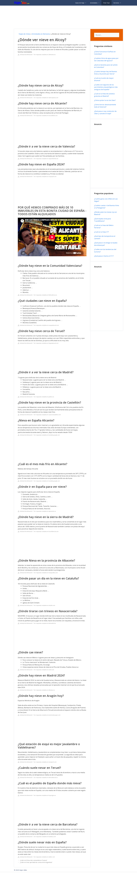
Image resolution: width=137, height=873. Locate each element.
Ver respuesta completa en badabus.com (45, 836)
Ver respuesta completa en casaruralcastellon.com (47, 414)
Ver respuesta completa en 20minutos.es (45, 54)
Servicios (116, 3)
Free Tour (106, 3)
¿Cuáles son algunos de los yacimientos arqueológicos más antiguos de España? (106, 87)
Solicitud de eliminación (25, 54)
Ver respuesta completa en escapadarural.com (46, 325)
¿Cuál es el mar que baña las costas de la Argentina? (36, 862)
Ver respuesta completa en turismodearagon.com (47, 715)
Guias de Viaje (79, 3)
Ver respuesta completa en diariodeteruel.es (46, 777)
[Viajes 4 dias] (22, 3)
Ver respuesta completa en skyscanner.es (45, 511)
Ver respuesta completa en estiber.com (44, 857)
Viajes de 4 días (24, 34)
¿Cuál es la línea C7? (101, 232)
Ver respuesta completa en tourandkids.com (46, 115)
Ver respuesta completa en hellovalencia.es (45, 295)
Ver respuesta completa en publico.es (44, 397)
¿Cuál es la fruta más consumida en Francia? (33, 860)
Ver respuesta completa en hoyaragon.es (45, 795)
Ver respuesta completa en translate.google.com (47, 435)
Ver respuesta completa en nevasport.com (45, 762)
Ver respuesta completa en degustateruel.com (46, 343)
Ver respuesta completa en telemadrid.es (45, 623)
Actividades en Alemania (41, 34)
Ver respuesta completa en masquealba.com (46, 572)
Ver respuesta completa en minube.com (44, 605)
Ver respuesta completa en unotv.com (44, 670)
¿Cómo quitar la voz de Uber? (105, 100)
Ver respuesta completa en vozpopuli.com (45, 176)
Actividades (93, 3)
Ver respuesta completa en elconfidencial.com (46, 531)
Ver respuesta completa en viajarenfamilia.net (46, 158)
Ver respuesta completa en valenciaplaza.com (46, 97)
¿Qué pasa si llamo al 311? (104, 256)
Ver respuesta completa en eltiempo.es (44, 690)
